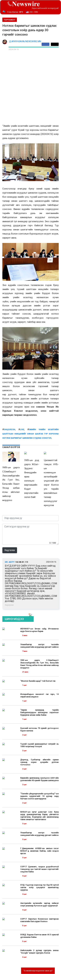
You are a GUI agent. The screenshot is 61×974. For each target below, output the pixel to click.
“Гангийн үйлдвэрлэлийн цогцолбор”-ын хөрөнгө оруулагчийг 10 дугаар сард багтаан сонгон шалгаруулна (39, 796)
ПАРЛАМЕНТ (9, 20)
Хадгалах (9, 550)
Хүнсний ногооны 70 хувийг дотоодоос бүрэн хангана (39, 729)
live (22, 429)
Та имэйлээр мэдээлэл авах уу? (37, 971)
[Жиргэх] (55, 44)
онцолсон (9, 429)
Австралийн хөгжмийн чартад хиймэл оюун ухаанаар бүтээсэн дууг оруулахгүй (39, 904)
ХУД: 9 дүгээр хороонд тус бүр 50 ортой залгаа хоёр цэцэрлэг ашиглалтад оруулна (39, 887)
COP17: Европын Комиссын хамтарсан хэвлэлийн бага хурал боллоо (39, 920)
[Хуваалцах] (46, 44)
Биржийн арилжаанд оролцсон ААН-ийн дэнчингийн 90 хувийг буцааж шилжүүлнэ (39, 779)
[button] (29, 613)
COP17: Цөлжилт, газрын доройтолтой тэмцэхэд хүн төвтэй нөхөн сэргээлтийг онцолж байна (39, 869)
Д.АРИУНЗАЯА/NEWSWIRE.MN (25, 41)
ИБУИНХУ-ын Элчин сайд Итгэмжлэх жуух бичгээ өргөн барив (39, 630)
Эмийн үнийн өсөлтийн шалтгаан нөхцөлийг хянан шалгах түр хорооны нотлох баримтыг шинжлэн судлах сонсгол (30, 433)
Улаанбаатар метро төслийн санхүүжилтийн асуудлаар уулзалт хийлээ (39, 645)
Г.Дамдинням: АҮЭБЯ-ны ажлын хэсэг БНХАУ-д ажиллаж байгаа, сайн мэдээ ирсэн (39, 851)
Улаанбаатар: (15, 12)
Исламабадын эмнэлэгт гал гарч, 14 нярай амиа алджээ (39, 695)
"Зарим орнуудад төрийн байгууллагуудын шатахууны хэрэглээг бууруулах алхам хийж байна (39, 712)
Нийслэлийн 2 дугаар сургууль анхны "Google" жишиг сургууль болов (39, 951)
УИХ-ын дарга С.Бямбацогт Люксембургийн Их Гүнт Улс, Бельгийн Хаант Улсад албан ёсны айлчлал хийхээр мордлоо (39, 664)
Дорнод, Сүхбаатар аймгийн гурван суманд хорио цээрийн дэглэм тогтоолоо (39, 762)
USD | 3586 (33, 12)
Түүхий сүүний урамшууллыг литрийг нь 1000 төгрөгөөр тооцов (39, 745)
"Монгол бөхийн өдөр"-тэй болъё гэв (37, 681)
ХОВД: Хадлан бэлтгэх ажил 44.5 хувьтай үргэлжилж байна (39, 936)
